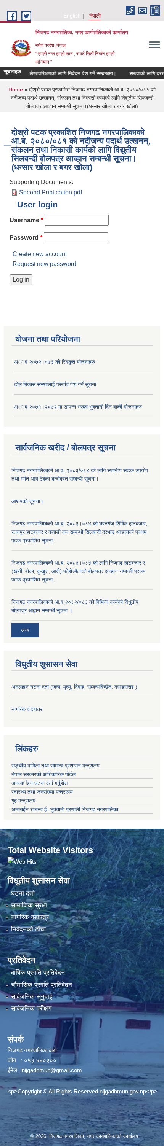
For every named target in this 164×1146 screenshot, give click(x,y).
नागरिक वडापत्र (26, 709)
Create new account (40, 254)
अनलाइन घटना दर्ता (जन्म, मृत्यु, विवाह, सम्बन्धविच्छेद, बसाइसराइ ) (74, 687)
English (72, 16)
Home (15, 89)
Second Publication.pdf (50, 192)
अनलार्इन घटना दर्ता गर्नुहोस (39, 783)
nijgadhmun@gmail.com (52, 1070)
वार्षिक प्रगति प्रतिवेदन (38, 972)
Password (26, 237)
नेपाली (95, 16)
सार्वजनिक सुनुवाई (31, 996)
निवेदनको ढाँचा (28, 929)
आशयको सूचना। (27, 501)
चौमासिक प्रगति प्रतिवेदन (41, 984)
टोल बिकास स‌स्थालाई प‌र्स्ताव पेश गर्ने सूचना (55, 384)
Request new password (44, 264)
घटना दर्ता (23, 893)
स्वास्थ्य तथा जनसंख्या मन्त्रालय (42, 792)
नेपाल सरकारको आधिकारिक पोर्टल (43, 774)
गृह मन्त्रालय (23, 800)
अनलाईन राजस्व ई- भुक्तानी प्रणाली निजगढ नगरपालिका (64, 809)
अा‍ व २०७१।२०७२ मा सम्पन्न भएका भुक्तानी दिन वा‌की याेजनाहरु (78, 407)
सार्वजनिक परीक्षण (31, 1008)
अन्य (25, 630)
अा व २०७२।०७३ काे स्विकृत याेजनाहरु (54, 362)
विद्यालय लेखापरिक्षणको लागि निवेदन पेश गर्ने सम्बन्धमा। (56, 73)
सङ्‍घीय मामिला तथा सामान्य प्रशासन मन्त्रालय (55, 765)
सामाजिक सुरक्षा (29, 905)
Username (26, 220)
